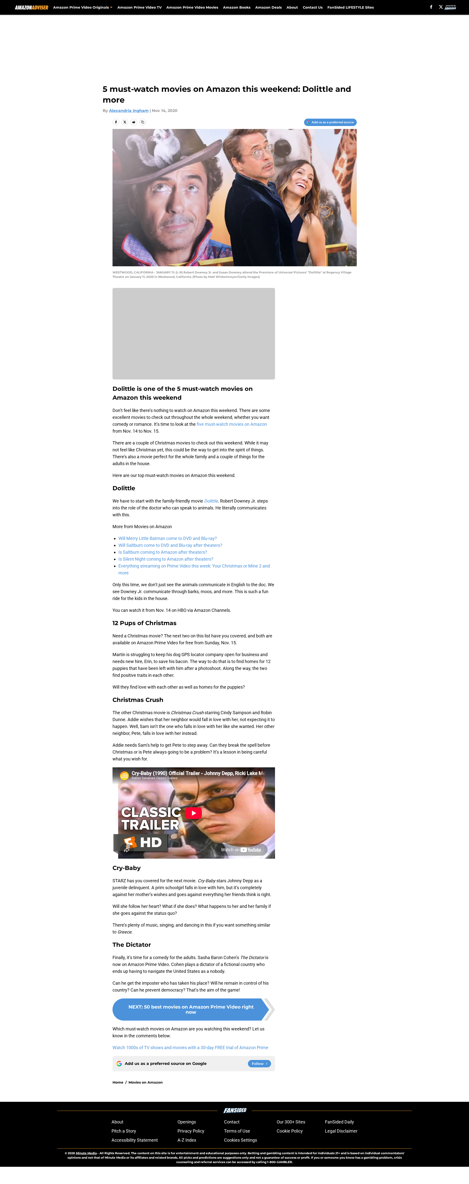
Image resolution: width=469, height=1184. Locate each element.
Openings (187, 1121)
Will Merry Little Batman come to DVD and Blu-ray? (167, 538)
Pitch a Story (124, 1131)
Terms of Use (237, 1131)
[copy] (142, 122)
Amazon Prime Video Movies (192, 7)
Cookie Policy (290, 1131)
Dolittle (211, 501)
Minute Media (86, 1153)
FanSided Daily (339, 1121)
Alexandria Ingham (129, 110)
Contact (232, 1121)
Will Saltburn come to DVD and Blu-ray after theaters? (170, 545)
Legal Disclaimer (341, 1131)
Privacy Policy (191, 1131)
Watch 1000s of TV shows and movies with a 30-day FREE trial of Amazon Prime (190, 1047)
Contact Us (313, 7)
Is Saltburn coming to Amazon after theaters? (162, 552)
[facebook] (431, 7)
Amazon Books (236, 7)
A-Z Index (187, 1140)
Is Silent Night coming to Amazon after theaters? (165, 559)
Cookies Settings (240, 1140)
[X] (441, 7)
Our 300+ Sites (291, 1121)
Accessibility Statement (135, 1140)
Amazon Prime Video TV (139, 7)
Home (118, 1082)
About (292, 7)
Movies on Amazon (146, 1082)
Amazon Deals (268, 7)
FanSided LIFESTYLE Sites (350, 7)
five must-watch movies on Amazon (231, 424)
